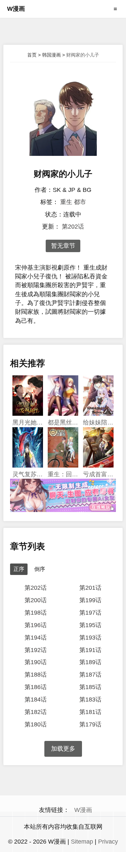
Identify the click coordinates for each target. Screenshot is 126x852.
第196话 (36, 625)
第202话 (73, 226)
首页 (32, 55)
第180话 (36, 724)
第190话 (36, 662)
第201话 (90, 587)
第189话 (90, 662)
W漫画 (16, 8)
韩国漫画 (51, 55)
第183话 (90, 699)
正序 (18, 569)
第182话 (36, 712)
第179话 (90, 724)
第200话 (36, 600)
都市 (80, 202)
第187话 (90, 674)
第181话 (90, 712)
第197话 (90, 612)
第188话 (36, 674)
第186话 (36, 687)
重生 (66, 202)
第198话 (36, 612)
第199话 (90, 600)
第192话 (36, 650)
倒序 (39, 569)
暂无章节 (63, 245)
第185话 (90, 687)
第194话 (36, 637)
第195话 (90, 625)
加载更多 (63, 748)
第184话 (36, 699)
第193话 (90, 637)
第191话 (90, 650)
